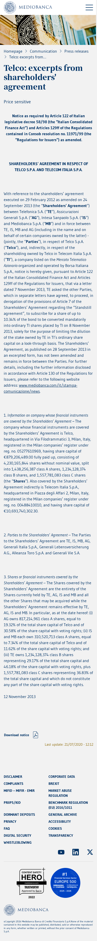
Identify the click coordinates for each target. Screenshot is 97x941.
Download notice (16, 735)
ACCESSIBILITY (59, 821)
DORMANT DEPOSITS (19, 814)
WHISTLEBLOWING (18, 842)
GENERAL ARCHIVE (62, 814)
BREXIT (53, 783)
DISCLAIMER (13, 776)
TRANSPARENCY (60, 835)
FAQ (7, 828)
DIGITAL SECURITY (17, 835)
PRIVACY (10, 821)
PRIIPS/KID (12, 802)
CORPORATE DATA (61, 776)
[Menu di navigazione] (89, 7)
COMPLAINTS (13, 783)
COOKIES (55, 828)
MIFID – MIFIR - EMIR (19, 790)
